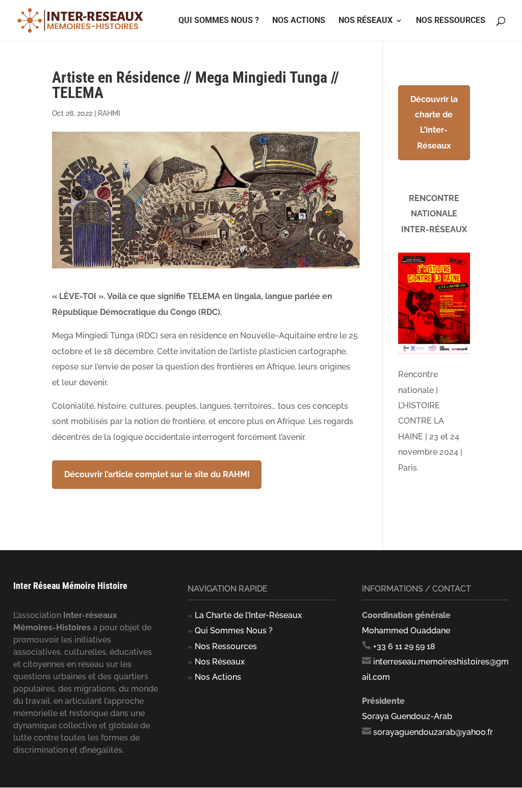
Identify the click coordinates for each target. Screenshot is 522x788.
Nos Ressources (450, 21)
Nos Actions (298, 21)
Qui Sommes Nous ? (234, 630)
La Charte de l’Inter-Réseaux (248, 615)
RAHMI (109, 113)
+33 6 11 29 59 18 (404, 646)
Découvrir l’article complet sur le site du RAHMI (157, 474)
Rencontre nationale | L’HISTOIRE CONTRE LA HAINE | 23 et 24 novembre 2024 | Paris (430, 421)
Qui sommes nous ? (218, 21)
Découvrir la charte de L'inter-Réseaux (434, 122)
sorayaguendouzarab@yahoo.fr (433, 732)
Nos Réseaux (365, 21)
